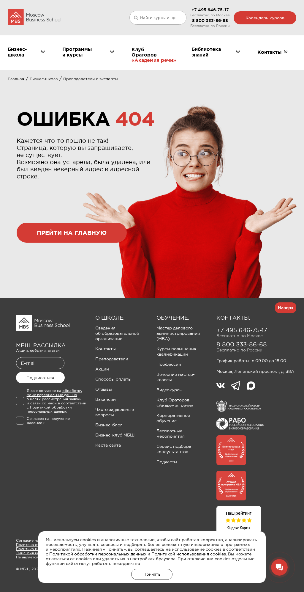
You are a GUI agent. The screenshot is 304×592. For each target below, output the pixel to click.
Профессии (168, 364)
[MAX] (251, 386)
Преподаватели (111, 359)
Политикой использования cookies (188, 554)
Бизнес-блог (108, 425)
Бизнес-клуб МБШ (114, 435)
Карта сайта (108, 445)
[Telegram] (238, 386)
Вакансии (105, 399)
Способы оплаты (113, 379)
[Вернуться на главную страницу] (34, 17)
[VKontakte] (223, 386)
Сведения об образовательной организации (117, 333)
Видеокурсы (169, 389)
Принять (151, 574)
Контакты (105, 348)
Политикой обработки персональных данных (97, 554)
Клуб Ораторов (144, 52)
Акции (102, 369)
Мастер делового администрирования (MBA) (178, 333)
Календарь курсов (265, 17)
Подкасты (166, 461)
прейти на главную (72, 232)
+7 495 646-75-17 (210, 9)
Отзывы (103, 389)
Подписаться (40, 377)
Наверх (285, 307)
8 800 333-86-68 (210, 20)
